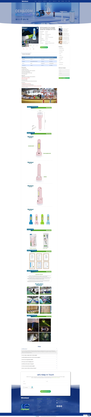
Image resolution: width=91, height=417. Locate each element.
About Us (54, 1)
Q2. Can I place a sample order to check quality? (29, 355)
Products (39, 1)
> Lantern (60, 55)
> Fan (59, 60)
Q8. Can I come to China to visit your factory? (29, 368)
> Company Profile (49, 400)
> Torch (60, 53)
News (49, 1)
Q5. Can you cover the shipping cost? (27, 361)
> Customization (49, 402)
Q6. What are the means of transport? (28, 363)
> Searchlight (38, 402)
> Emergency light (39, 401)
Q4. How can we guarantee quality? (27, 359)
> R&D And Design (49, 401)
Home (35, 1)
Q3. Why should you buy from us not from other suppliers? (31, 357)
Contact (62, 1)
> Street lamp (61, 64)
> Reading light (61, 57)
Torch (45, 11)
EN (65, 1)
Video (59, 1)
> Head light (38, 407)
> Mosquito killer (61, 48)
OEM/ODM (44, 1)
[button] (69, 1)
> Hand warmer (61, 62)
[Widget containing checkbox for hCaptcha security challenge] (28, 387)
